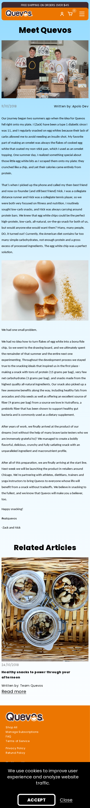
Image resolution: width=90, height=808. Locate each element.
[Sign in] (62, 14)
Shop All (11, 727)
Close (66, 800)
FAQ (8, 736)
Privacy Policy (15, 748)
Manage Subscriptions (22, 732)
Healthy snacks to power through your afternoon (36, 675)
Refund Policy (15, 753)
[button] (70, 14)
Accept (36, 800)
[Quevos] (19, 13)
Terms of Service (18, 741)
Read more (14, 691)
